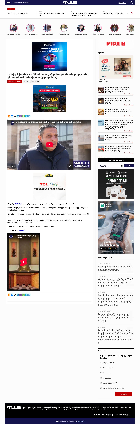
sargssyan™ (81, 421)
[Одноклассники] (9, 116)
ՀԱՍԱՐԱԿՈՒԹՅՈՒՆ (15, 81)
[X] (15, 116)
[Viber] (20, 116)
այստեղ (22, 230)
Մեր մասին (110, 415)
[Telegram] (29, 116)
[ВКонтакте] (12, 116)
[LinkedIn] (18, 116)
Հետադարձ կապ (99, 415)
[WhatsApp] (23, 116)
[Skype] (26, 116)
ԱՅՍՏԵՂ (18, 204)
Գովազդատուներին (122, 415)
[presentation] (125, 14)
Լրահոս (101, 53)
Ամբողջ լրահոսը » (116, 160)
